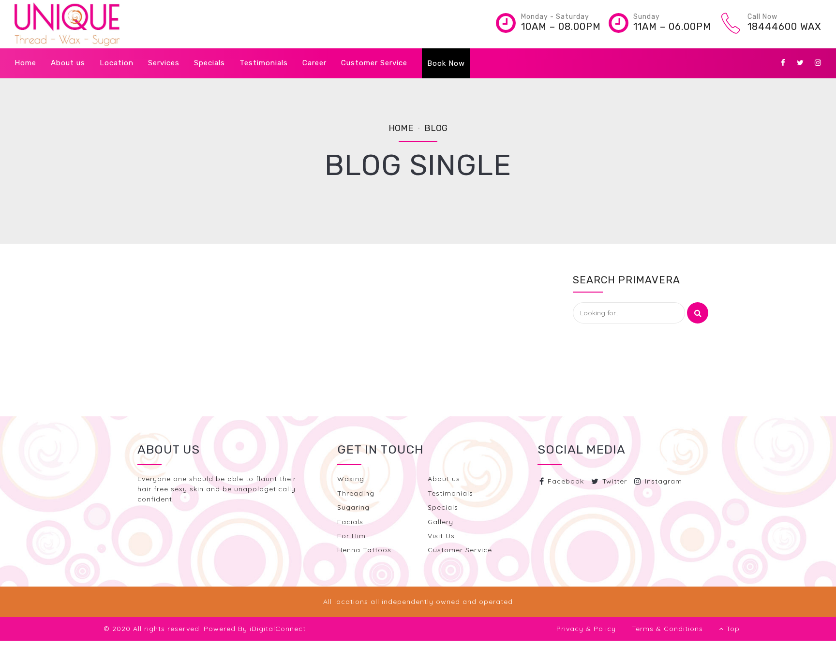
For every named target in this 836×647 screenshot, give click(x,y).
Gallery (440, 521)
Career (314, 63)
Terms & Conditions (667, 628)
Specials (209, 63)
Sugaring (353, 507)
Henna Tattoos (364, 549)
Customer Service (374, 63)
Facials (350, 521)
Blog (436, 128)
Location (117, 63)
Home (25, 63)
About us (68, 63)
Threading (355, 493)
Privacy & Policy (586, 628)
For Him (351, 535)
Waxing (350, 478)
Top (729, 628)
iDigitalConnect (278, 628)
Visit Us (441, 535)
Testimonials (263, 63)
